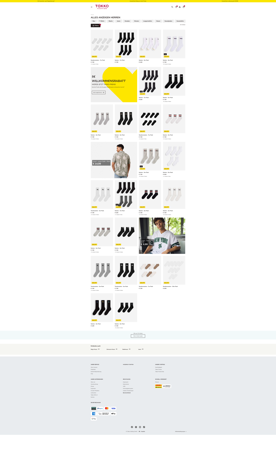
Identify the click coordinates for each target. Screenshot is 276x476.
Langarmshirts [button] (147, 21)
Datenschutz (126, 384)
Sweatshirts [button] (180, 21)
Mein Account (94, 367)
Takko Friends (158, 369)
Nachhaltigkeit (158, 367)
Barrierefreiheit (127, 393)
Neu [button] (94, 21)
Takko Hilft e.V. (94, 395)
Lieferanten (93, 393)
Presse (92, 386)
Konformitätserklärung (96, 371)
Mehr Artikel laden (138, 336)
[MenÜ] (92, 7)
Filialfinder (93, 369)
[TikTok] (144, 427)
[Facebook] (132, 427)
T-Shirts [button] (101, 21)
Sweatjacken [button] (168, 21)
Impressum (125, 382)
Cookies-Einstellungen (128, 390)
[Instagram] (136, 427)
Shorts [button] (111, 21)
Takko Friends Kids (159, 371)
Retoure (157, 382)
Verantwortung (94, 384)
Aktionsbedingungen (180, 431)
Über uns (93, 382)
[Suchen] (172, 7)
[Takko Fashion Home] (102, 7)
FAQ (92, 373)
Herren (92, 14)
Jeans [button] (118, 21)
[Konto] (180, 7)
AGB (124, 386)
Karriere (92, 397)
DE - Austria (142, 431)
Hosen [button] (158, 21)
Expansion (93, 388)
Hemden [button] (127, 21)
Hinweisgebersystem (128, 388)
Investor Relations (95, 390)
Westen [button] (136, 21)
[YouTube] (140, 427)
